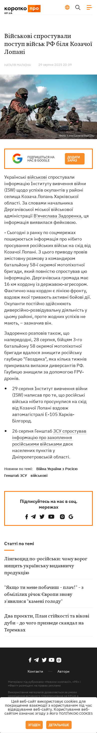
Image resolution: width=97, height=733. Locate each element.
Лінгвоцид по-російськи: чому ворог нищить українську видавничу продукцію (45, 566)
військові (37, 177)
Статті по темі (19, 543)
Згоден (34, 725)
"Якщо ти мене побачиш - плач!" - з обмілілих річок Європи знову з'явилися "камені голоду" (44, 594)
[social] (26, 516)
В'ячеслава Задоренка (57, 216)
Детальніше (59, 725)
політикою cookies (76, 713)
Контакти (35, 671)
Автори (63, 671)
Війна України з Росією (57, 468)
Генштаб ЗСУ (15, 475)
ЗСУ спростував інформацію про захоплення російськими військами (49, 437)
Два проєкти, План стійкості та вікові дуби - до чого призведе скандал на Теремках (46, 623)
